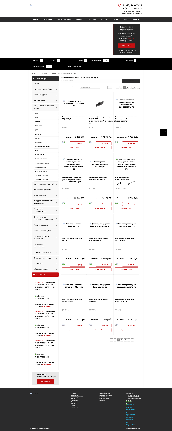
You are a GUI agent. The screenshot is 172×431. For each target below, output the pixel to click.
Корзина (102, 400)
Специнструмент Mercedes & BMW (44, 107)
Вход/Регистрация (105, 395)
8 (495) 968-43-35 (132, 5)
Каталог (79, 19)
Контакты (135, 19)
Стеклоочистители (41, 171)
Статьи (125, 19)
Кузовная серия (40, 195)
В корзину (78, 143)
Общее (37, 138)
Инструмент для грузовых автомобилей (43, 202)
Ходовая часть (39, 100)
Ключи (36, 83)
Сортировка (76, 87)
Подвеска (38, 142)
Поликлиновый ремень (42, 146)
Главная (35, 19)
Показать (104, 87)
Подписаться (126, 45)
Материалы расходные (42, 231)
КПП (36, 130)
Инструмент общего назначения (41, 237)
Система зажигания (41, 159)
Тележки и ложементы (42, 252)
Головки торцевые (41, 225)
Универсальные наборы (43, 89)
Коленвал (38, 126)
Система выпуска (41, 155)
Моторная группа (40, 95)
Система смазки (40, 167)
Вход (69, 66)
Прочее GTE (38, 263)
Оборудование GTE (41, 269)
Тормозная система (41, 179)
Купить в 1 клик (74, 147)
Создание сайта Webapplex (133, 428)
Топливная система (41, 175)
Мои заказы (103, 397)
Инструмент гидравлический (40, 210)
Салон (37, 150)
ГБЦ (36, 113)
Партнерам (92, 19)
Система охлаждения (42, 163)
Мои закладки (104, 398)
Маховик (38, 134)
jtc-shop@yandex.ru (134, 398)
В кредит (104, 19)
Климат (37, 122)
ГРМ (36, 117)
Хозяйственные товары (42, 258)
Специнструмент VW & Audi (44, 184)
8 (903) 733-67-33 (132, 8)
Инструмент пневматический (40, 246)
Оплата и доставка (64, 19)
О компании (47, 19)
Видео (115, 19)
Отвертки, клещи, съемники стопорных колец (44, 218)
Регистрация (77, 66)
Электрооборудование (42, 190)
